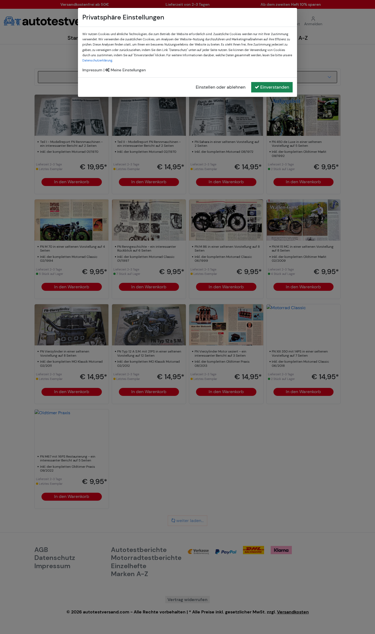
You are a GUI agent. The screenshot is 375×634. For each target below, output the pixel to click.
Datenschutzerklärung (97, 60)
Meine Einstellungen (128, 69)
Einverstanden (274, 87)
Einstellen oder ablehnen (220, 87)
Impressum (92, 69)
